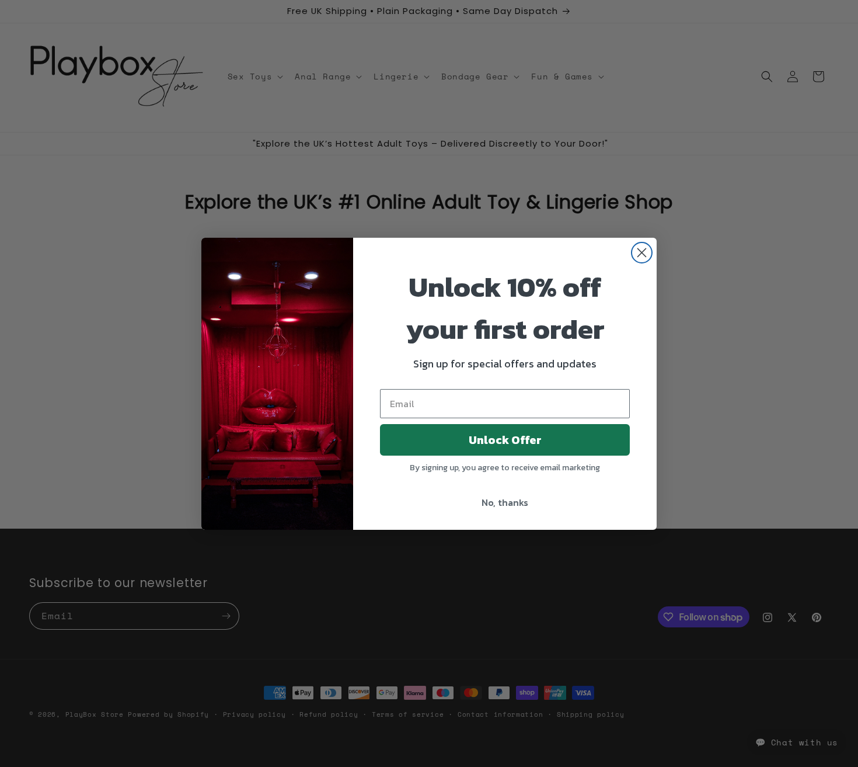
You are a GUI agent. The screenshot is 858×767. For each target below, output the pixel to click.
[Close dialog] (642, 252)
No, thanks (505, 502)
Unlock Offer (505, 440)
